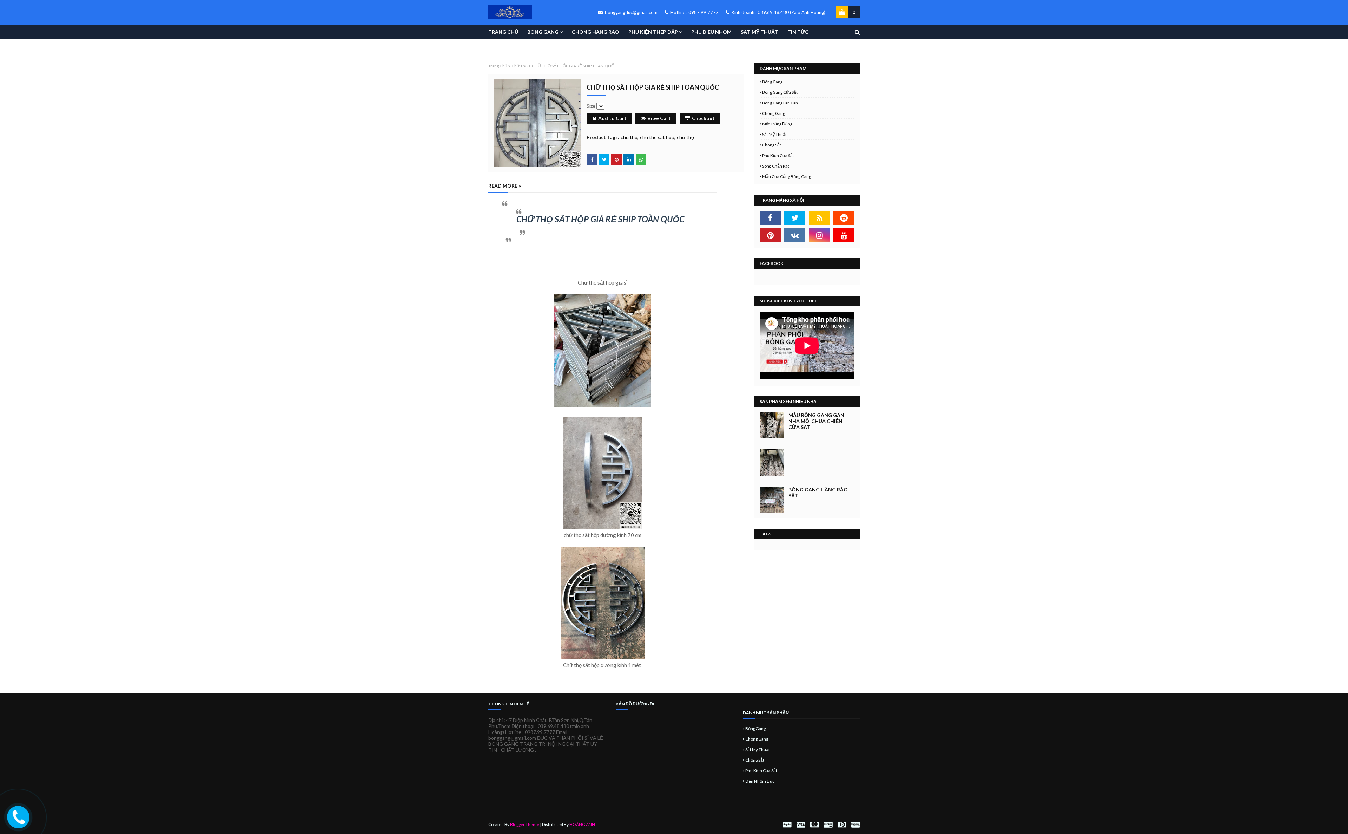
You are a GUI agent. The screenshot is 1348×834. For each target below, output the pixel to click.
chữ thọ (519, 66)
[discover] (828, 825)
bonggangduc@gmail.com (631, 12)
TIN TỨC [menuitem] (797, 32)
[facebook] (770, 218)
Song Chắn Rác (775, 166)
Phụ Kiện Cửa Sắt (778, 155)
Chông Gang (773, 113)
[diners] (842, 825)
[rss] (819, 218)
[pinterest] (770, 235)
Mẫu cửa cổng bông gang (786, 176)
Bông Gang (772, 81)
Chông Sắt (771, 145)
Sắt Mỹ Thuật (774, 134)
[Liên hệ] (18, 822)
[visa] (801, 825)
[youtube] (843, 235)
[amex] (855, 825)
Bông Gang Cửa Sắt (780, 92)
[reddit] (843, 218)
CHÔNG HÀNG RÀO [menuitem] (595, 32)
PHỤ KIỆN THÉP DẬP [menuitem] (653, 32)
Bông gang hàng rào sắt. (818, 493)
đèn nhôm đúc (759, 781)
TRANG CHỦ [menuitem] (503, 32)
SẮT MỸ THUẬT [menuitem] (759, 32)
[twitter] (794, 218)
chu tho (629, 137)
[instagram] (819, 235)
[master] (814, 825)
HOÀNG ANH (582, 824)
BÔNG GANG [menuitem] (543, 32)
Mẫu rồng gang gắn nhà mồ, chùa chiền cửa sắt (816, 421)
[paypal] (787, 825)
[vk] (794, 235)
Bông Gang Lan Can (780, 102)
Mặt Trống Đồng (777, 123)
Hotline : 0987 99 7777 (694, 12)
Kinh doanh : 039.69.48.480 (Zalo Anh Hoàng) (778, 12)
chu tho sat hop (657, 137)
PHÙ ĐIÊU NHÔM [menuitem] (711, 32)
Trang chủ (497, 66)
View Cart (659, 118)
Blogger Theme (524, 824)
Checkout (703, 118)
